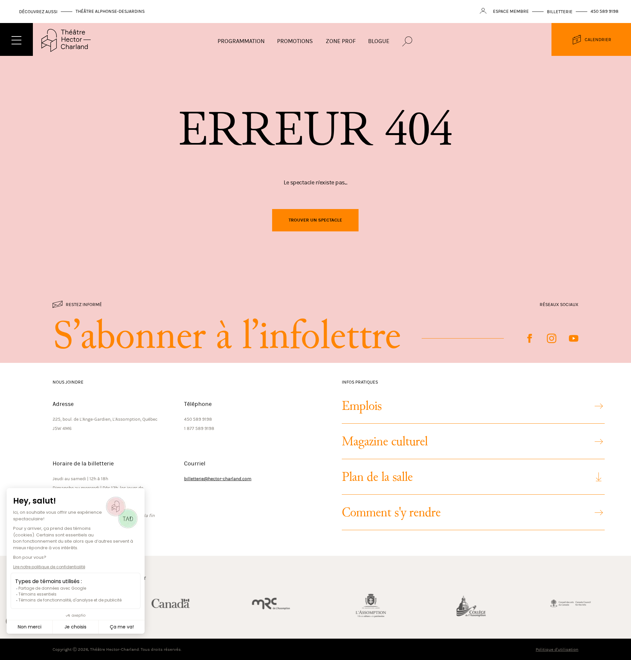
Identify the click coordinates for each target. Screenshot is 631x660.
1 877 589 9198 (199, 428)
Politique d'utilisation (557, 649)
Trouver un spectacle (315, 220)
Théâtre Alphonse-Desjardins (110, 11)
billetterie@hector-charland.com (217, 479)
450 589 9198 (605, 11)
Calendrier (598, 39)
